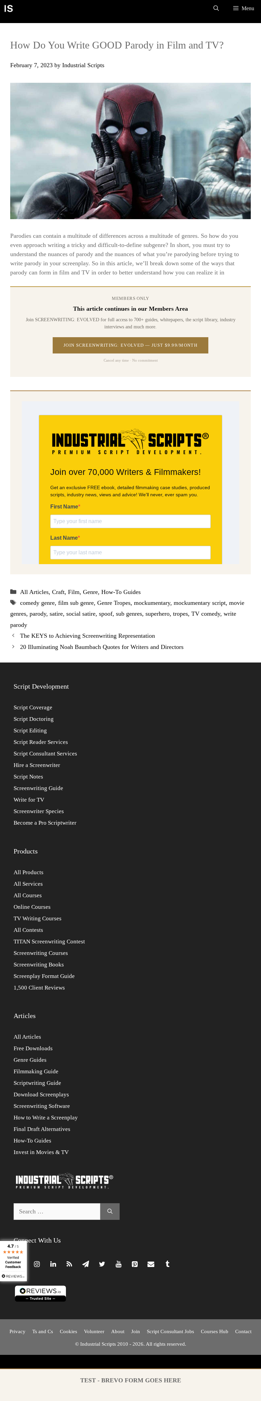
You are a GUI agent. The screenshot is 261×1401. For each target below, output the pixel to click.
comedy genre (37, 602)
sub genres (129, 613)
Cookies (68, 1331)
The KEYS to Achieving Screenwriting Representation (87, 635)
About (117, 1331)
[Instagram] (37, 1264)
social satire (80, 613)
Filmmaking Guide (36, 1071)
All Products (29, 872)
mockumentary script (200, 602)
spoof (105, 613)
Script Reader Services (41, 742)
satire (56, 613)
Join (135, 1331)
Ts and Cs (42, 1331)
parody (38, 613)
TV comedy (205, 613)
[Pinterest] (134, 1264)
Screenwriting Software (42, 1106)
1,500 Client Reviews (39, 987)
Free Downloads (33, 1048)
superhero (157, 613)
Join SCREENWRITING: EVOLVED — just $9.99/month (130, 345)
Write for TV (29, 800)
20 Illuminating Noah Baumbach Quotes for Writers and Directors (102, 647)
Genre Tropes (113, 602)
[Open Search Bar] (216, 8)
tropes (180, 613)
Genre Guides (30, 1060)
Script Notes (28, 776)
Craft (58, 592)
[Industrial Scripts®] (8, 8)
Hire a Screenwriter (37, 765)
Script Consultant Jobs (170, 1331)
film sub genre (76, 602)
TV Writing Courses (38, 918)
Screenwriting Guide (38, 788)
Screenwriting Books (39, 964)
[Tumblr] (167, 1264)
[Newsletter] (85, 1264)
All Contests (28, 930)
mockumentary (152, 602)
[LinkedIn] (53, 1264)
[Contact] (151, 1264)
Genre (90, 592)
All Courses (28, 895)
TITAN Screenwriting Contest (49, 941)
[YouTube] (118, 1264)
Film (74, 592)
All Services (28, 884)
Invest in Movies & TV (41, 1152)
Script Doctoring (34, 719)
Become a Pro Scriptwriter (45, 823)
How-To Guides (121, 592)
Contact (243, 1331)
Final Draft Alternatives (42, 1129)
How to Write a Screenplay (46, 1117)
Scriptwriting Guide (37, 1083)
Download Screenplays (41, 1094)
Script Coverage (33, 707)
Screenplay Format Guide (44, 976)
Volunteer (94, 1331)
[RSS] (69, 1264)
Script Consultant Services (45, 753)
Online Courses (32, 907)
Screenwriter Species (39, 811)
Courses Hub (214, 1331)
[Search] (110, 1211)
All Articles (34, 592)
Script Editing (30, 730)
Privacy (17, 1331)
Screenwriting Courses (41, 953)
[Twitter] (102, 1264)
